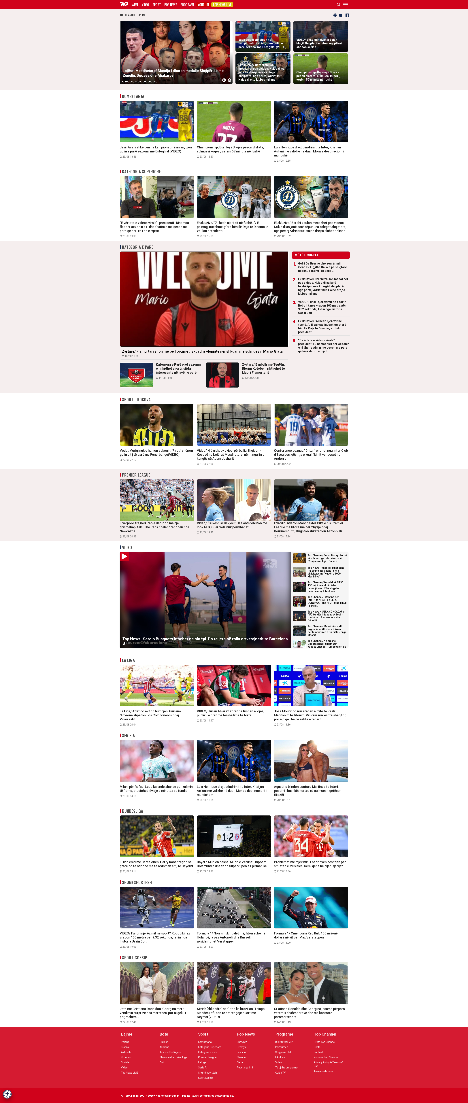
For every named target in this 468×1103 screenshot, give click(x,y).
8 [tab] (141, 81)
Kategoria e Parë (138, 247)
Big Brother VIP (284, 1041)
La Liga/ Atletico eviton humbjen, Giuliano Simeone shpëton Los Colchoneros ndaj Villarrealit (150, 717)
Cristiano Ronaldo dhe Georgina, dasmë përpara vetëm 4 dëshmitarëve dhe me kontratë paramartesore (309, 1015)
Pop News (170, 4)
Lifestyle (242, 1047)
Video (145, 4)
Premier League (136, 475)
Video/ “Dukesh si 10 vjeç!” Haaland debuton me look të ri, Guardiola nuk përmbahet (232, 527)
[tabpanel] (176, 52)
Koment (164, 1047)
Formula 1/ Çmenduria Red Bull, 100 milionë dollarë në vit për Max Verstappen (306, 937)
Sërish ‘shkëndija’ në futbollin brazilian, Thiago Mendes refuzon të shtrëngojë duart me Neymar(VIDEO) (231, 1015)
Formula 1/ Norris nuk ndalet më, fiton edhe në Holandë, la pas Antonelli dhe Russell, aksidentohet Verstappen (231, 939)
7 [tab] (138, 81)
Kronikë (125, 1047)
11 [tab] (149, 81)
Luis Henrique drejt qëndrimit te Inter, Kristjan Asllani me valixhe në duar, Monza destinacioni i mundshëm (309, 153)
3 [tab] (128, 81)
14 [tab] (156, 81)
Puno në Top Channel (326, 1057)
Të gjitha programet (286, 1067)
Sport (156, 4)
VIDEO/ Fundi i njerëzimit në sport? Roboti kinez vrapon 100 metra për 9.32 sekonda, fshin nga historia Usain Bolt (322, 307)
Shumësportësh (137, 882)
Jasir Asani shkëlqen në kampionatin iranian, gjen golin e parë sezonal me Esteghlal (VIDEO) (156, 151)
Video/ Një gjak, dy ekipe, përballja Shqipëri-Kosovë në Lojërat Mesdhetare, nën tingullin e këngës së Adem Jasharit (230, 457)
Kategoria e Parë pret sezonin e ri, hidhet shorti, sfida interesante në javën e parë (178, 370)
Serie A (128, 735)
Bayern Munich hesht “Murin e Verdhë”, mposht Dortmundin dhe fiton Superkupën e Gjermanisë (232, 866)
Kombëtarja (133, 96)
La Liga (128, 660)
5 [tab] (133, 81)
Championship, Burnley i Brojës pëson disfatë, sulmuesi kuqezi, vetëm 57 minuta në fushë (230, 151)
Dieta (240, 1062)
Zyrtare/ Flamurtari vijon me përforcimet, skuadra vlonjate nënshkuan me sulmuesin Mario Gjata (202, 353)
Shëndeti (242, 1057)
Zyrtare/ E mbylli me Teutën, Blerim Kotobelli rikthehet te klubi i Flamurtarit (263, 370)
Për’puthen (281, 1047)
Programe (187, 4)
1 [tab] (123, 81)
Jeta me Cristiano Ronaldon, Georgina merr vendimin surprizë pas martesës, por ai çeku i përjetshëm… (153, 1015)
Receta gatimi (245, 1067)
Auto (162, 1062)
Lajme (134, 4)
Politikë (125, 1041)
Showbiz (242, 1041)
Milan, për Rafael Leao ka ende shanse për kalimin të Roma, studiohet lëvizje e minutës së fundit (156, 791)
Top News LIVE (222, 4)
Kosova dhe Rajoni (170, 1052)
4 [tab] (131, 81)
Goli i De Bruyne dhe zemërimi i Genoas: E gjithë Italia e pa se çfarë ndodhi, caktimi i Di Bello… (322, 267)
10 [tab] (146, 81)
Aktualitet (126, 1052)
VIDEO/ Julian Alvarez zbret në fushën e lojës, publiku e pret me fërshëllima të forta (230, 715)
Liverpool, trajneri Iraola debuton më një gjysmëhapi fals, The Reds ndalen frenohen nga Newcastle (154, 529)
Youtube (203, 4)
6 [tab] (136, 81)
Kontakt (318, 1052)
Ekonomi (126, 1057)
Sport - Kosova (136, 399)
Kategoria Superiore (141, 171)
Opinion (164, 1041)
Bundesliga (132, 811)
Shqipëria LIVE (283, 1052)
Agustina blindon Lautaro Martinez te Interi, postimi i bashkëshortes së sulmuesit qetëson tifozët (307, 793)
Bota (164, 1034)
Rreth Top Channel (324, 1041)
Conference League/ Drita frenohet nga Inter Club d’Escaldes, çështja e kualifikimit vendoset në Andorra (311, 457)
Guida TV (280, 1072)
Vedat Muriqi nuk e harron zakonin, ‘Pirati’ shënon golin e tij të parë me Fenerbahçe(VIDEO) (156, 455)
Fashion (241, 1052)
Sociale (125, 1062)
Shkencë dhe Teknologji (173, 1057)
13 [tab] (154, 81)
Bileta (317, 1047)
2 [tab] (126, 81)
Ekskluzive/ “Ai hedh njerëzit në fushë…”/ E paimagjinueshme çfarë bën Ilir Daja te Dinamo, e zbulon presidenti (232, 229)
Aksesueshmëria (323, 1071)
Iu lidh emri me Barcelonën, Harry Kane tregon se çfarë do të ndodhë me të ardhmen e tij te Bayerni (156, 866)
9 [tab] (144, 81)
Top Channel (325, 1034)
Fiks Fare (280, 1057)
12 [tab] (151, 81)
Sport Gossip (134, 957)
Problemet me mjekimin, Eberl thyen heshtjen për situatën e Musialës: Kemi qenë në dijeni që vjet (310, 866)
